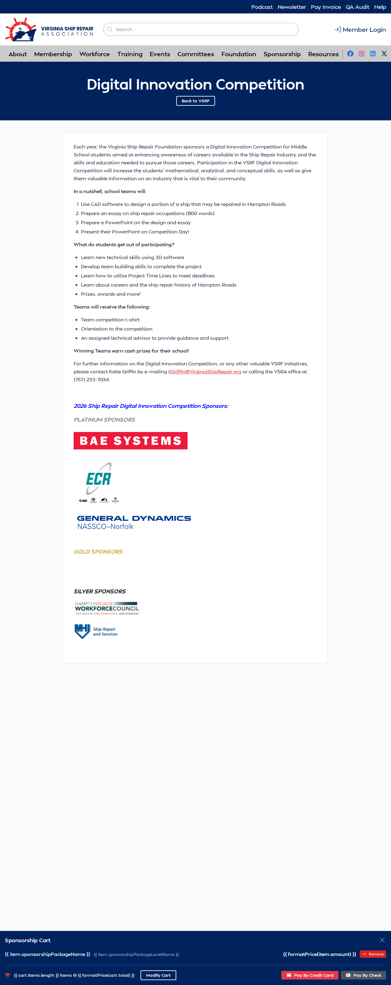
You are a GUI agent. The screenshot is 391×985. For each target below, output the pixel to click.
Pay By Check (366, 975)
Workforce (94, 54)
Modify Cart (158, 975)
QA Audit (357, 6)
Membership (53, 54)
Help (380, 6)
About (18, 54)
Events (160, 54)
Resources (323, 54)
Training (129, 54)
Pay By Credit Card (313, 975)
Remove (376, 954)
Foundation (238, 54)
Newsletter (292, 6)
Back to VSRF (196, 100)
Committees (195, 54)
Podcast (262, 6)
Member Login (364, 29)
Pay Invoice (326, 6)
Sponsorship (282, 54)
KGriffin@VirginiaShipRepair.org (204, 371)
